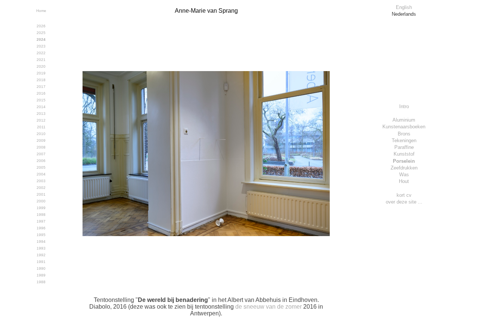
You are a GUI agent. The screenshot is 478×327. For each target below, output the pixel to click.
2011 (41, 127)
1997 (41, 221)
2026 (41, 26)
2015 (41, 100)
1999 (41, 208)
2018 (41, 80)
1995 (41, 235)
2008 (41, 147)
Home (41, 11)
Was (404, 174)
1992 (41, 255)
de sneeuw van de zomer (268, 306)
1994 (41, 241)
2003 (41, 181)
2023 (41, 46)
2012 (41, 120)
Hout (404, 181)
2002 (41, 188)
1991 (41, 262)
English (404, 7)
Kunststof (404, 154)
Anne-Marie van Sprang (206, 10)
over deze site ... (404, 202)
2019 (41, 73)
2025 (41, 33)
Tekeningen (404, 140)
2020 (41, 66)
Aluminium (403, 120)
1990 (41, 268)
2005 (41, 167)
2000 (41, 201)
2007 (41, 154)
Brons (404, 134)
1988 (41, 282)
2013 (41, 113)
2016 (41, 93)
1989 (41, 275)
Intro (404, 106)
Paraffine (404, 147)
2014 (41, 107)
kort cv (404, 195)
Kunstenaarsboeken (403, 126)
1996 (41, 228)
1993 (41, 248)
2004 (41, 174)
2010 (41, 134)
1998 (41, 215)
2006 (41, 161)
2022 (41, 53)
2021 (41, 60)
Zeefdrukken (404, 168)
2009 (41, 140)
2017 (41, 87)
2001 (41, 194)
